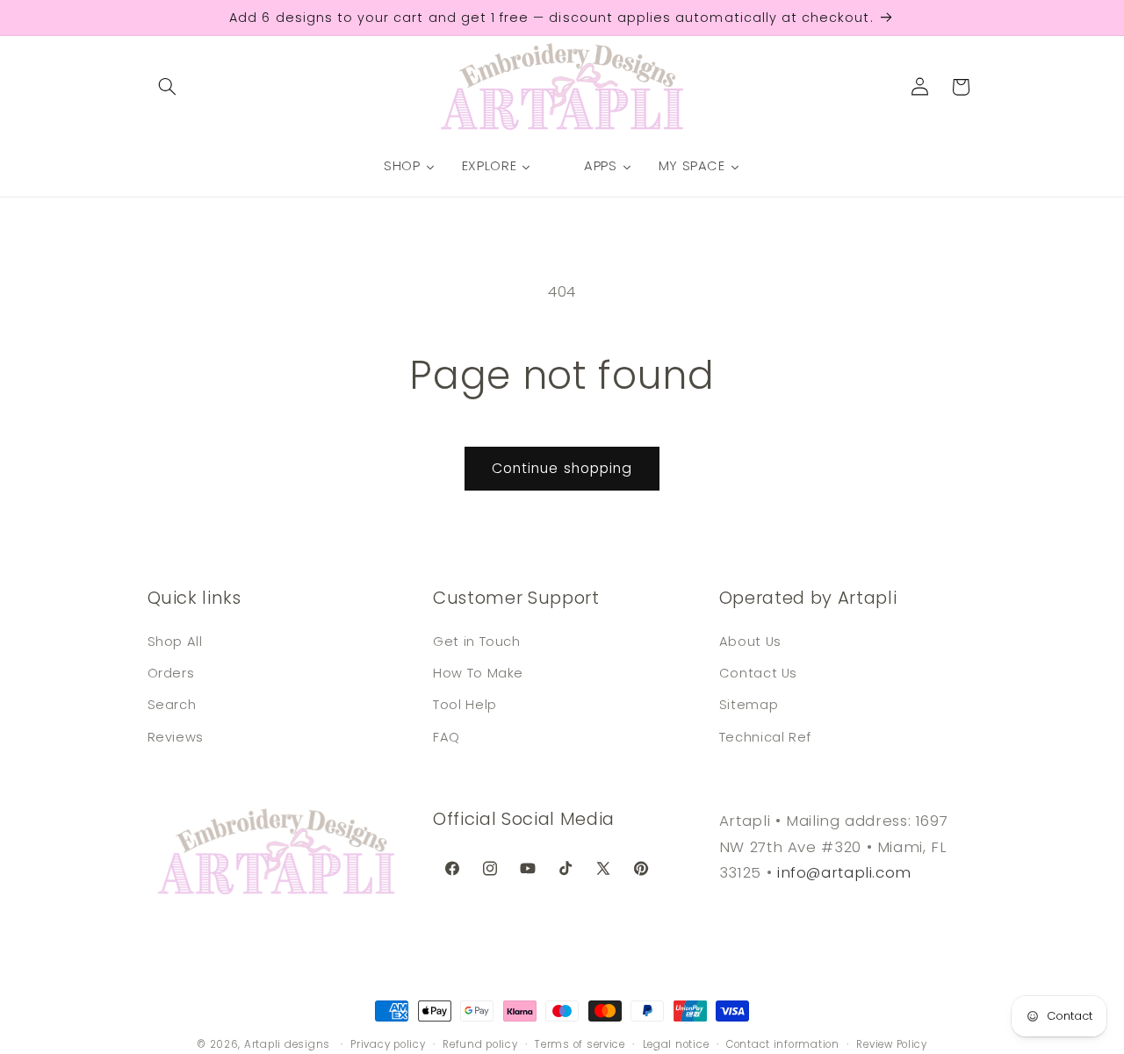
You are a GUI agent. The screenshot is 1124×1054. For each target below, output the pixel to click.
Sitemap (748, 704)
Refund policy (480, 1044)
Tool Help (465, 704)
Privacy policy (387, 1044)
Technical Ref (765, 736)
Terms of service (580, 1044)
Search (172, 704)
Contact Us (758, 672)
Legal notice (676, 1044)
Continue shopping (562, 468)
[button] (168, 87)
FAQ (446, 736)
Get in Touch (477, 640)
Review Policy (891, 1044)
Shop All (175, 640)
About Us (750, 640)
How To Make (478, 672)
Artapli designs (287, 1044)
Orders (171, 672)
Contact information (782, 1044)
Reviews (176, 736)
